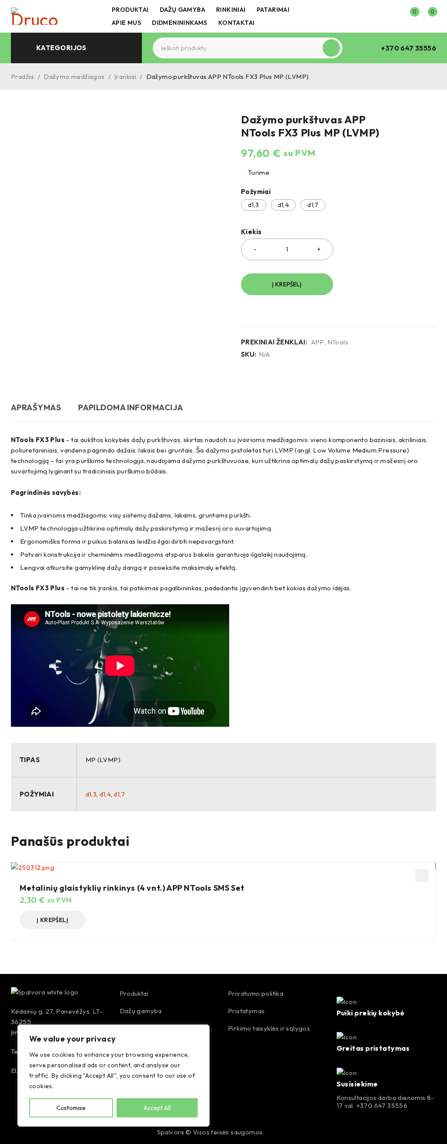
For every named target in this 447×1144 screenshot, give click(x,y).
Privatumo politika (255, 993)
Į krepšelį (287, 284)
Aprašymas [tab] (36, 407)
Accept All (157, 1108)
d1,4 (283, 205)
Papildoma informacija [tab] (130, 407)
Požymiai (256, 191)
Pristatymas (246, 1011)
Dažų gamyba (141, 1011)
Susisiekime (357, 1083)
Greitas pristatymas (373, 1048)
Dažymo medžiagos (74, 76)
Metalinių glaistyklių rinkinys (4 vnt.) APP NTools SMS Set (132, 888)
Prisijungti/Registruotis (391, 16)
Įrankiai (125, 76)
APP (317, 342)
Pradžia (22, 76)
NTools (337, 342)
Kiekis (251, 232)
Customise (71, 1108)
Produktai (134, 993)
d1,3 (253, 205)
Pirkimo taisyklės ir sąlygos (269, 1028)
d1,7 (313, 205)
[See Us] (37, 1132)
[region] (113, 1076)
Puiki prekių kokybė (371, 1012)
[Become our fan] (18, 1132)
